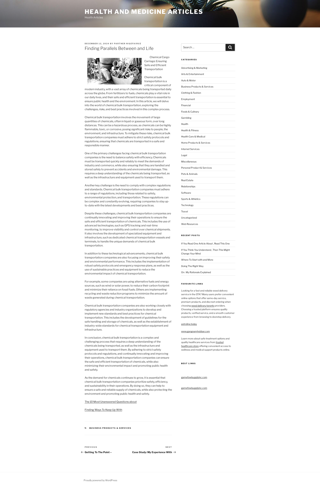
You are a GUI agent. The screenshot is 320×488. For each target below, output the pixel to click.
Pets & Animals (189, 173)
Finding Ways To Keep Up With (103, 409)
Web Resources (189, 224)
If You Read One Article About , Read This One (205, 243)
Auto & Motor (188, 80)
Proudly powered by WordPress (100, 480)
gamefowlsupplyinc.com (194, 377)
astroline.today (189, 324)
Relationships (188, 186)
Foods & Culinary (190, 111)
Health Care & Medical (193, 136)
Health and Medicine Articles (144, 11)
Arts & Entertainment (192, 74)
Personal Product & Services (196, 167)
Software (186, 192)
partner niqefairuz (127, 43)
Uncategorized (189, 217)
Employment (188, 99)
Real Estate (187, 180)
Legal (184, 155)
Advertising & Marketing (194, 67)
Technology (187, 205)
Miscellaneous (188, 161)
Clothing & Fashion (191, 92)
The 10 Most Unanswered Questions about (111, 401)
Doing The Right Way (192, 266)
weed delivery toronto (202, 305)
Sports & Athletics (190, 199)
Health (184, 124)
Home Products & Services (195, 142)
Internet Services (190, 149)
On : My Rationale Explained (196, 272)
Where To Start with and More (197, 259)
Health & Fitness (190, 130)
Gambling (186, 117)
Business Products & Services (110, 428)
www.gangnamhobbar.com (195, 331)
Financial (186, 105)
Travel (184, 211)
